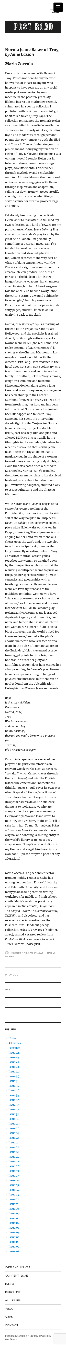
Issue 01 (51, 952)
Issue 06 (14, 1227)
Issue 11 (13, 1204)
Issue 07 (13, 1223)
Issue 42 (13, 1062)
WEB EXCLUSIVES (17, 1267)
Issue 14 (13, 1189)
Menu (55, 12)
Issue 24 (13, 1147)
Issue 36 (13, 1090)
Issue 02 (13, 1246)
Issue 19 (13, 1170)
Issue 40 (13, 1071)
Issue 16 (13, 1180)
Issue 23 (13, 1152)
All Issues (14, 1043)
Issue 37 (13, 1085)
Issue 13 (13, 1194)
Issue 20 (13, 1166)
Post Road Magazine (16, 1336)
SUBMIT (10, 1317)
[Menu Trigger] (58, 7)
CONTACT (11, 1325)
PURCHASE (13, 1292)
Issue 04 (13, 1237)
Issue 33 (13, 1104)
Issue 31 (13, 1114)
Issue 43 (13, 1057)
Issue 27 (13, 1133)
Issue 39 (13, 1076)
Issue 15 (13, 1185)
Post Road (15, 952)
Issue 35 (13, 1095)
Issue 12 (13, 1199)
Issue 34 (13, 1100)
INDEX (9, 1284)
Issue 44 (9, 956)
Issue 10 (13, 1208)
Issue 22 (13, 1156)
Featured (14, 1047)
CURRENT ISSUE (16, 1275)
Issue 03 (13, 1241)
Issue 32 (13, 1109)
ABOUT (10, 1308)
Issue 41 (13, 1066)
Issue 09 (14, 1213)
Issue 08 (13, 1218)
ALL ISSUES (13, 1300)
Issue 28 (13, 1128)
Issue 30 (13, 1118)
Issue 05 (13, 1232)
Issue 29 (14, 1123)
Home (12, 1038)
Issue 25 (13, 1142)
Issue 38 (13, 1081)
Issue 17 (13, 1175)
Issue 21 (13, 1161)
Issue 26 (14, 1137)
